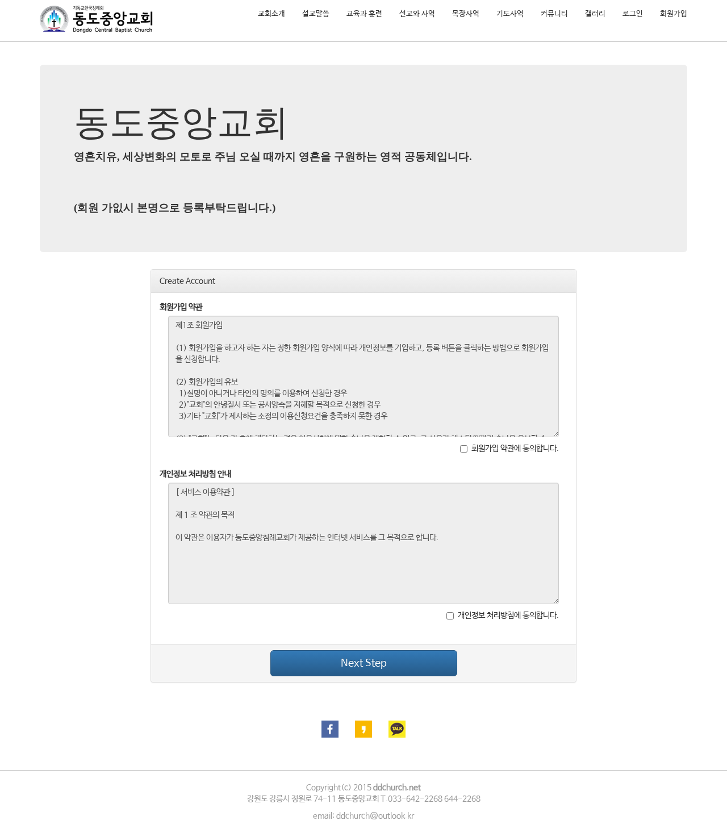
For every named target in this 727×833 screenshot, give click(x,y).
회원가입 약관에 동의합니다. (515, 448)
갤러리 (595, 14)
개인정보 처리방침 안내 (195, 474)
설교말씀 (315, 14)
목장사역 (465, 14)
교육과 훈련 (364, 14)
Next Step (364, 663)
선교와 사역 (417, 14)
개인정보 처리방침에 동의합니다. (508, 615)
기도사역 (510, 14)
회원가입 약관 (181, 307)
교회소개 (271, 14)
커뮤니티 (554, 14)
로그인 (632, 14)
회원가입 (673, 14)
